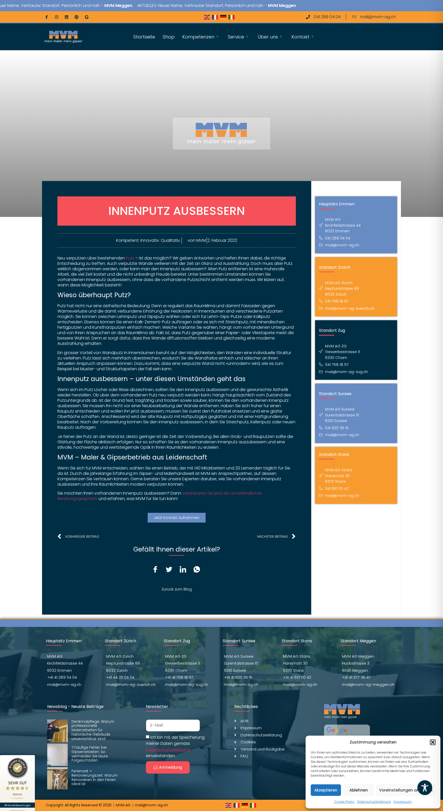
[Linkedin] (66, 17)
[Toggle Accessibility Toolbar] (425, 788)
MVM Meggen (100, 5)
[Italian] (232, 17)
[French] (216, 17)
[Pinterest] (76, 17)
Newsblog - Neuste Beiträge (75, 706)
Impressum (403, 801)
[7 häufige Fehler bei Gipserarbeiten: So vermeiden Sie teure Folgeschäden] (57, 755)
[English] (208, 17)
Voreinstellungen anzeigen (405, 790)
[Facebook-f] (46, 17)
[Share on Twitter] (171, 570)
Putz (130, 258)
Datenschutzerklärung (374, 801)
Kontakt (300, 37)
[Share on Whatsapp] (199, 570)
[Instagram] (56, 17)
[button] (432, 742)
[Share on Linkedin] (185, 570)
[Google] (86, 17)
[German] (224, 17)
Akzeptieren (325, 790)
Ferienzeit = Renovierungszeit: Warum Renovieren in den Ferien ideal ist (95, 777)
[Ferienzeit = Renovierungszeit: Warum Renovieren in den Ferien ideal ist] (57, 778)
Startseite (144, 37)
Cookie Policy (344, 801)
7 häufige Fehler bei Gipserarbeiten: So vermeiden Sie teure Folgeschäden (90, 754)
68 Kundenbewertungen (17, 805)
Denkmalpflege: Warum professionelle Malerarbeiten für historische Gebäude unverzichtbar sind (93, 730)
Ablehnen (358, 790)
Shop (169, 37)
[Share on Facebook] (157, 570)
